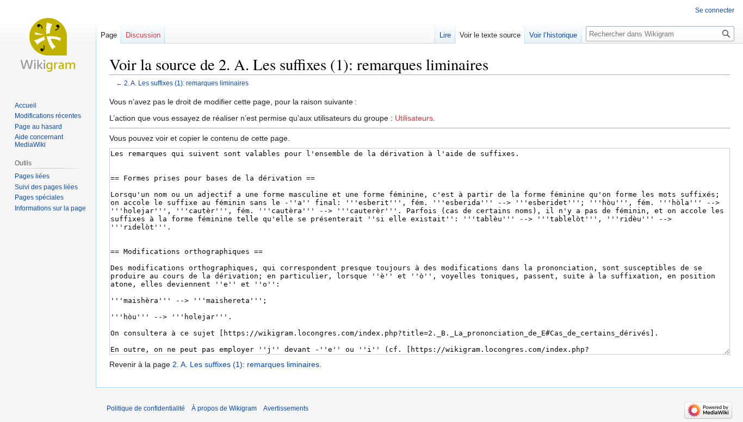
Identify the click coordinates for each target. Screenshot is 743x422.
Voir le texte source (490, 35)
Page (109, 35)
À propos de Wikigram (224, 408)
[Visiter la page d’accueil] (47, 43)
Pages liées (32, 176)
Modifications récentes (48, 116)
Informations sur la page (50, 208)
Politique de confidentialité (146, 408)
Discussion (143, 35)
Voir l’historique (553, 35)
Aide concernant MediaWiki (39, 140)
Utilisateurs (414, 118)
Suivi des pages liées (46, 187)
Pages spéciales (39, 197)
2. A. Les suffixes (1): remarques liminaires (186, 82)
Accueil (25, 105)
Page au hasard (38, 127)
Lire (445, 35)
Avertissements (285, 408)
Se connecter (714, 10)
